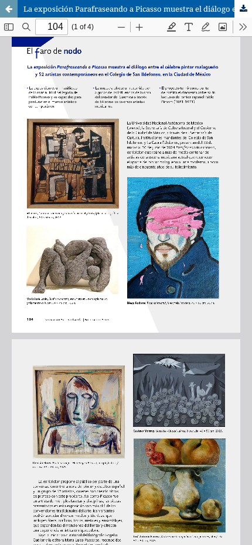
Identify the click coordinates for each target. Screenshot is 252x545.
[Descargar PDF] (243, 9)
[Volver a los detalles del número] (9, 9)
